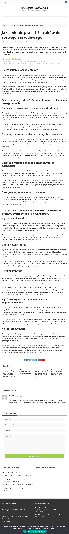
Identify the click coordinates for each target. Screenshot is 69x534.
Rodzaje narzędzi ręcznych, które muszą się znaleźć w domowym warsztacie (17, 480)
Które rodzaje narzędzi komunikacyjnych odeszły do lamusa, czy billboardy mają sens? (42, 373)
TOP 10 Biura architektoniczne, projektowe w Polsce (49, 515)
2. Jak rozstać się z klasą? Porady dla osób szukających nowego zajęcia (25, 61)
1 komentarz (31, 42)
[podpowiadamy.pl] (34, 9)
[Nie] (67, 529)
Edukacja (10, 42)
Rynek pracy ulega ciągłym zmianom (33, 153)
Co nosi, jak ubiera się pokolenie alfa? (16, 472)
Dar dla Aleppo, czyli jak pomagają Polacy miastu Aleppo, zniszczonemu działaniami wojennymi (50, 508)
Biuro (9, 25)
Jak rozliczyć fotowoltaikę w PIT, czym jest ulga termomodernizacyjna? (17, 485)
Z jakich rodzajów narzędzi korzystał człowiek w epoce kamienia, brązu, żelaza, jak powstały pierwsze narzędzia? (9, 374)
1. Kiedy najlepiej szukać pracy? (12, 59)
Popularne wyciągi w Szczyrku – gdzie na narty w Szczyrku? (17, 489)
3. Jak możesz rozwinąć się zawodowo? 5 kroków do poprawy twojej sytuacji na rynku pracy (31, 63)
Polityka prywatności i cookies (37, 531)
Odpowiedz (25, 397)
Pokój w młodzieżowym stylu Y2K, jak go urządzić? (25, 371)
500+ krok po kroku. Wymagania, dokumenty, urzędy (16, 476)
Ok (25, 531)
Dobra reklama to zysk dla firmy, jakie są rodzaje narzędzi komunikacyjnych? (58, 372)
